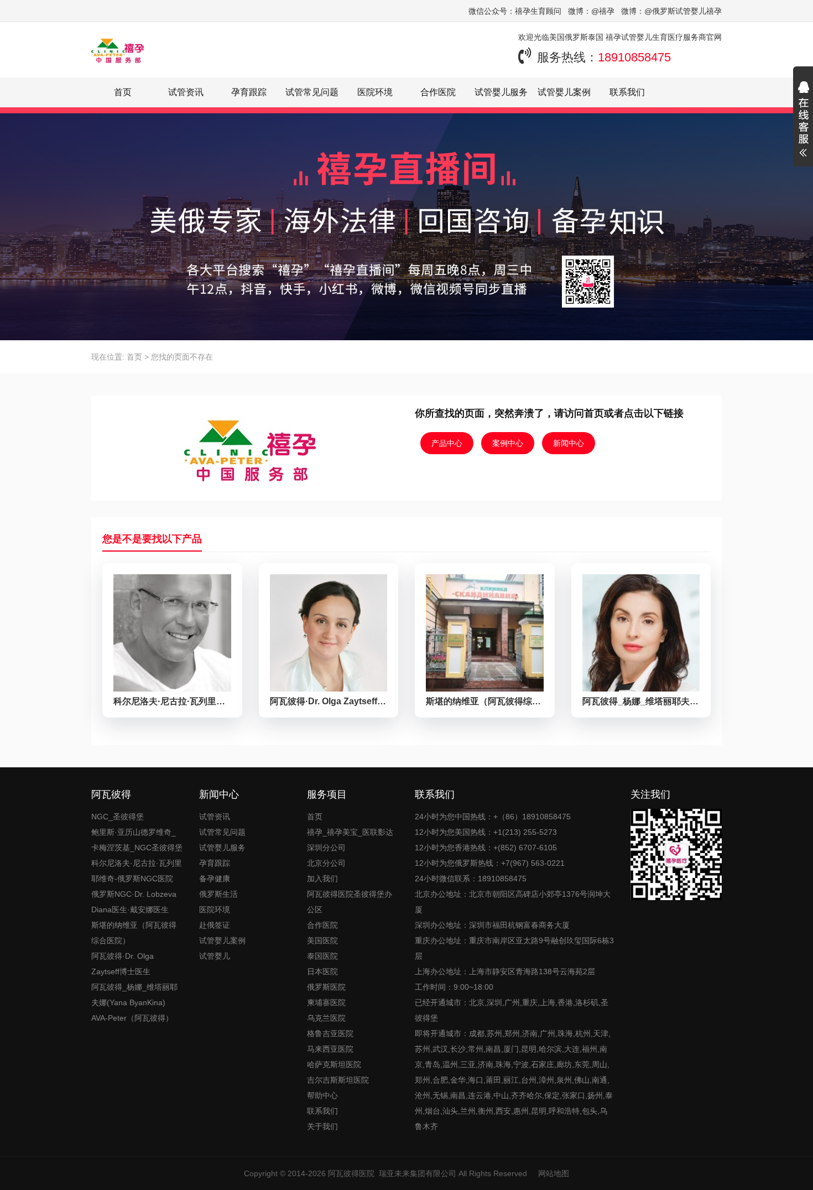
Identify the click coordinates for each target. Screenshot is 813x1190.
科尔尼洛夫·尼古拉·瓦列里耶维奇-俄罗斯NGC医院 (136, 871)
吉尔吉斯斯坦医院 (338, 1079)
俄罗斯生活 (218, 894)
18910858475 (634, 57)
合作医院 (438, 92)
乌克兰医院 (326, 1018)
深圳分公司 (326, 847)
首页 (123, 92)
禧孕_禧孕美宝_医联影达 (350, 832)
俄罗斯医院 (326, 987)
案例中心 (507, 443)
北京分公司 (326, 863)
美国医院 (322, 940)
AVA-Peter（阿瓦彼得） (132, 1018)
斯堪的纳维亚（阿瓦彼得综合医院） (133, 933)
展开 (803, 120)
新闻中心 (568, 443)
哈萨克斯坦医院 (334, 1064)
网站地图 (553, 1173)
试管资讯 (186, 92)
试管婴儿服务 (501, 92)
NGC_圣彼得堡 (117, 816)
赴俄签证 (214, 925)
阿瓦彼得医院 (351, 1173)
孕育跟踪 (249, 92)
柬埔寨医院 (326, 1002)
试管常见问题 (311, 92)
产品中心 (446, 443)
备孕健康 (214, 878)
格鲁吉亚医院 (330, 1033)
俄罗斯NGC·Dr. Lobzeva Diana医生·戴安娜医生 (133, 902)
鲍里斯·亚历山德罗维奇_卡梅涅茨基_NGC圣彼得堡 (137, 840)
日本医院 (322, 971)
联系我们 (627, 92)
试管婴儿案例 (564, 92)
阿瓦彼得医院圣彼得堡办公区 (349, 902)
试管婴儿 (214, 956)
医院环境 (375, 92)
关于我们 (322, 1126)
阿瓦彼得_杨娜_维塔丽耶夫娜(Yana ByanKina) (134, 995)
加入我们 (322, 878)
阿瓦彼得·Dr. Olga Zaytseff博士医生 (122, 964)
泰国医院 (322, 956)
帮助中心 (322, 1095)
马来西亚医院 (330, 1049)
